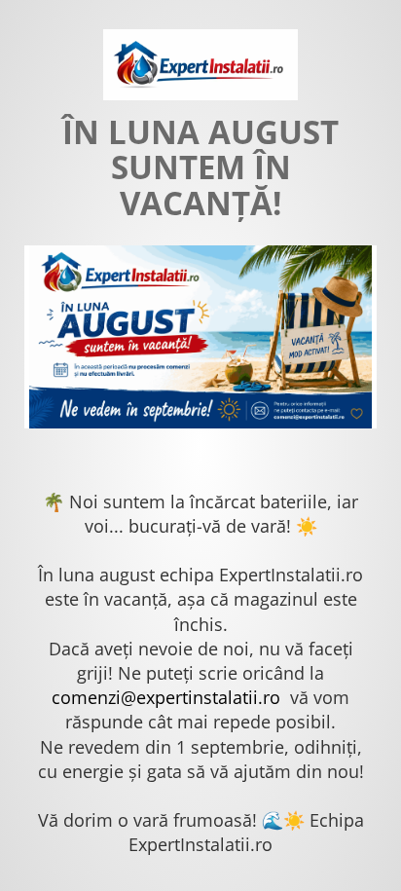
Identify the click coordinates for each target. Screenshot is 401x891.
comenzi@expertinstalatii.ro (166, 697)
